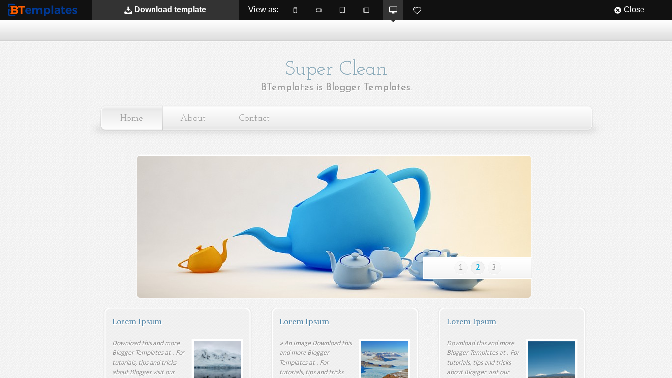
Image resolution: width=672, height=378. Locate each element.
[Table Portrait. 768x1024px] (342, 10)
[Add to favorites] (417, 10)
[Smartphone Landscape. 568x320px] (319, 10)
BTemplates (45, 9)
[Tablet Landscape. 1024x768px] (366, 10)
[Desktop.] (393, 10)
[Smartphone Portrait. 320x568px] (295, 10)
